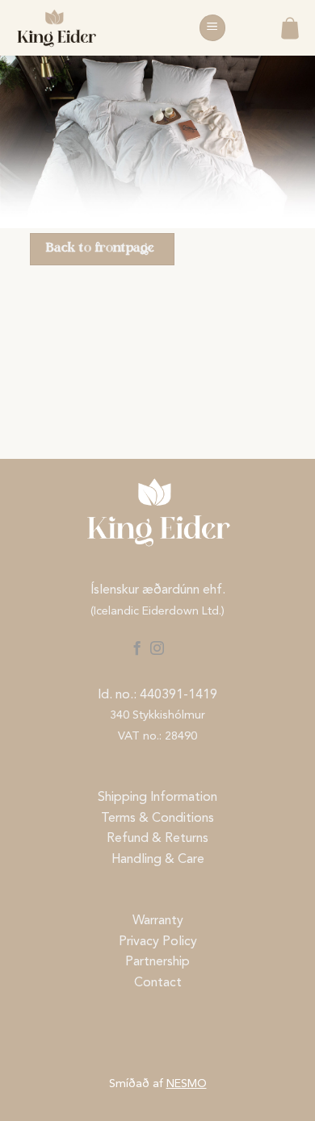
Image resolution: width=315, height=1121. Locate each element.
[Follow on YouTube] (178, 649)
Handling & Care (157, 859)
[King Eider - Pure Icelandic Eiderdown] (93, 28)
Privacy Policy (158, 942)
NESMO (186, 1084)
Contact (158, 983)
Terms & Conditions (157, 818)
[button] (212, 28)
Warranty (157, 921)
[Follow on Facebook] (136, 649)
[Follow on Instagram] (157, 649)
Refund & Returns (157, 838)
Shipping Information (157, 797)
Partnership (157, 962)
